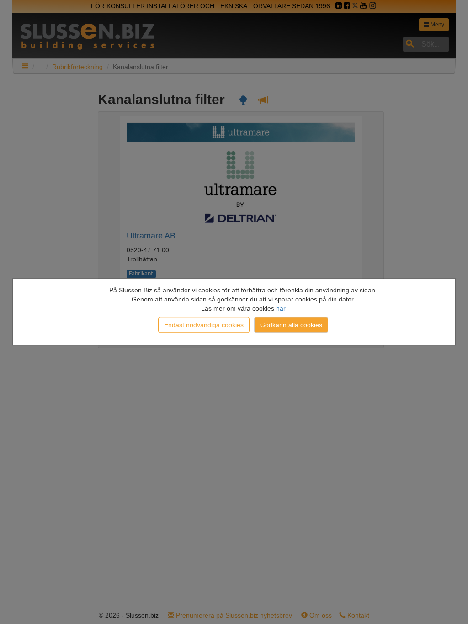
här (281, 308)
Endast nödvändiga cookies (204, 324)
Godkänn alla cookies (291, 324)
